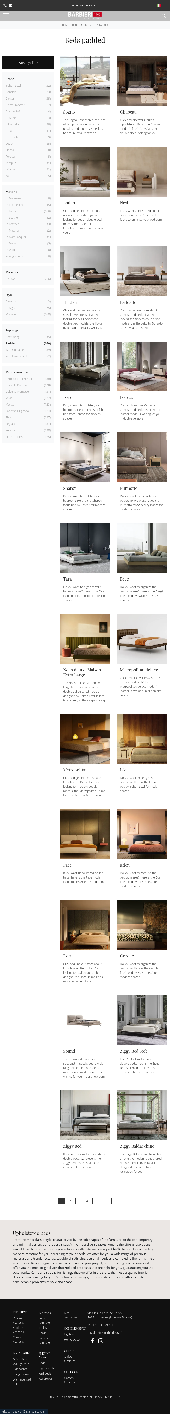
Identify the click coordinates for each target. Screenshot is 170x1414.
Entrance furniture (44, 1320)
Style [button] (9, 295)
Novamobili (13, 137)
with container (15, 350)
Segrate (11, 424)
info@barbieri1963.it (110, 1333)
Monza (10, 404)
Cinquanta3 (13, 111)
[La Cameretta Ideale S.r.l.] (85, 15)
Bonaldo (11, 92)
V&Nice (10, 169)
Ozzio (9, 144)
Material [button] (12, 192)
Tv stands (45, 1313)
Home (65, 24)
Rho (8, 417)
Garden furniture (69, 1380)
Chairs (43, 1333)
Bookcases (20, 1359)
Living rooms (21, 1374)
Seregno (11, 430)
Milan (9, 398)
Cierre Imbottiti (15, 105)
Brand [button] (10, 79)
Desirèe (11, 118)
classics (11, 301)
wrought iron (14, 256)
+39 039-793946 (103, 1325)
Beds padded (100, 24)
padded (11, 343)
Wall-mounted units (22, 1381)
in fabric (11, 211)
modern (11, 314)
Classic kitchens (18, 1339)
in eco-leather (15, 205)
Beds (88, 24)
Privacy (5, 1411)
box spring (12, 337)
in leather (12, 218)
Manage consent (36, 1411)
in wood (11, 250)
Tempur (11, 163)
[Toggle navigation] (6, 15)
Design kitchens (18, 1320)
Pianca (10, 150)
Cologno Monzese (17, 392)
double (10, 279)
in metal (11, 243)
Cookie (17, 1411)
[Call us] (4, 5)
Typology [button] (12, 330)
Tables (43, 1328)
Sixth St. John (14, 437)
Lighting (69, 1334)
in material (12, 230)
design (10, 308)
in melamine (14, 198)
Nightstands (46, 1368)
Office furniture (69, 1359)
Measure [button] (12, 272)
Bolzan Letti (13, 86)
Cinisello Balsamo (17, 385)
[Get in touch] (10, 5)
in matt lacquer (16, 237)
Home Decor (72, 1339)
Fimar (9, 131)
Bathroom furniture (45, 1340)
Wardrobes (46, 1379)
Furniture (77, 24)
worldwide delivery (84, 5)
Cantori (10, 98)
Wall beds (45, 1373)
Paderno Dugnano (17, 411)
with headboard (16, 356)
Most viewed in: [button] (17, 372)
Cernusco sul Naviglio (19, 379)
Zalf (8, 176)
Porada (10, 156)
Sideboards (20, 1369)
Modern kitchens (18, 1330)
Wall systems (21, 1364)
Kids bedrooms (70, 1315)
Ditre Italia (12, 124)
